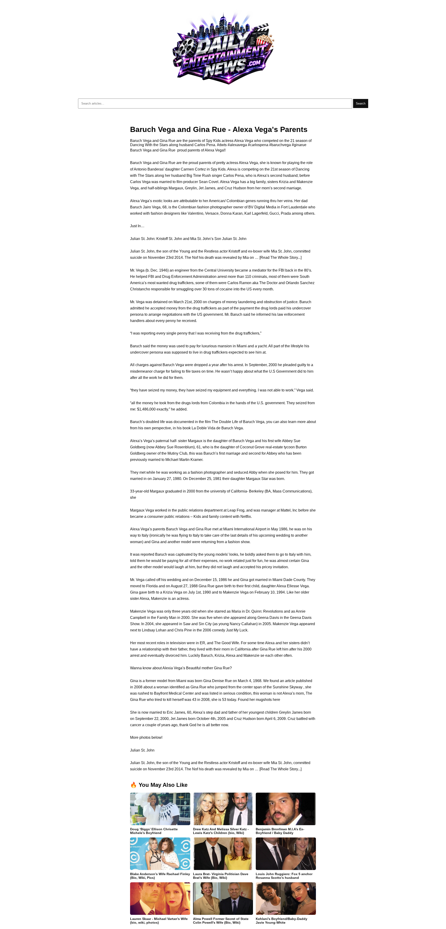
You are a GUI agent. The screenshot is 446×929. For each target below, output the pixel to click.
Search (360, 103)
